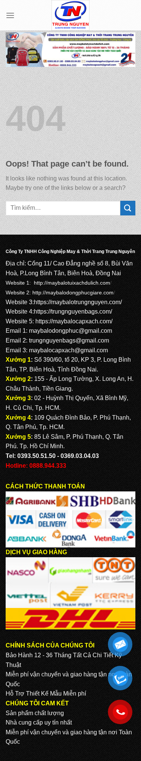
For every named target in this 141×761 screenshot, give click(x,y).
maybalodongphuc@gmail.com (70, 330)
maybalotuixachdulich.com (78, 283)
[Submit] (127, 208)
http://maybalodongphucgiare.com (73, 293)
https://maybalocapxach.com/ (73, 321)
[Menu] (10, 15)
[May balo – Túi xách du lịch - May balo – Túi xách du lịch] (70, 15)
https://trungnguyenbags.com (72, 311)
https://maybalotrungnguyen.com (77, 302)
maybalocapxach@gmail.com (68, 350)
